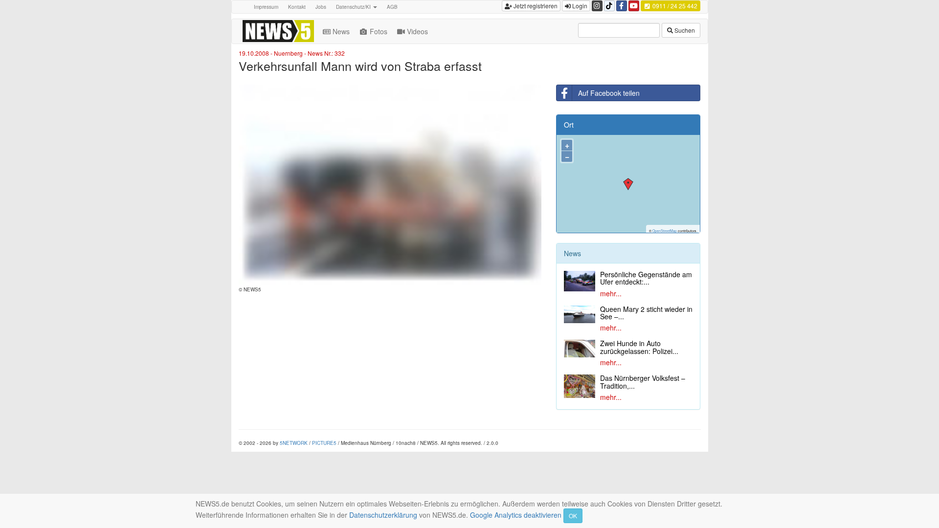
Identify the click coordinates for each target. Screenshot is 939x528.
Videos (417, 31)
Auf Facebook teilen (609, 93)
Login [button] (579, 5)
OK (573, 515)
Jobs (320, 6)
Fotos (378, 31)
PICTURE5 (324, 443)
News (341, 31)
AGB (392, 6)
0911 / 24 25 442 (674, 5)
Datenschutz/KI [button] (354, 6)
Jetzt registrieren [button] (535, 5)
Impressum (266, 6)
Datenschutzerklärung (383, 515)
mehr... (611, 293)
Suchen (684, 30)
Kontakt (297, 6)
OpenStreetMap (664, 230)
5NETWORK (294, 443)
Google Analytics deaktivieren (515, 515)
